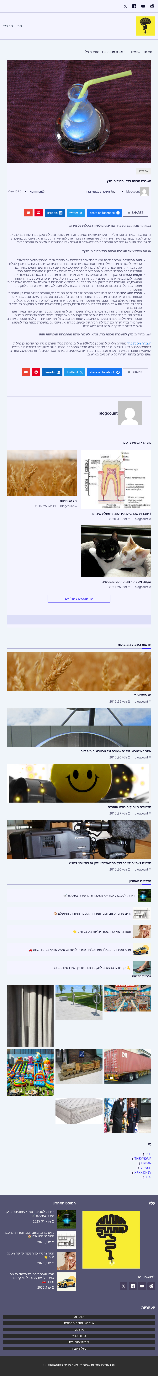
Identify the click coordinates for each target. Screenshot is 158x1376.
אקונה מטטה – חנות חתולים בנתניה (126, 582)
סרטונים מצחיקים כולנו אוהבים (129, 807)
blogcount (133, 191)
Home (148, 52)
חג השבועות (68, 501)
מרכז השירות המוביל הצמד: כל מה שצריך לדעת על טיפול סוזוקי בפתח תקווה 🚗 (80, 950)
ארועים (135, 52)
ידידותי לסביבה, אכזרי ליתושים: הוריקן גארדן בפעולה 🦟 (99, 895)
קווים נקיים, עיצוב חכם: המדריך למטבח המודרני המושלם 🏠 (92, 913)
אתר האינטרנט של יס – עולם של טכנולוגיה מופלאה (116, 751)
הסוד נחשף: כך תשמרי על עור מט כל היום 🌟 (102, 932)
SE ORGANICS (53, 1365)
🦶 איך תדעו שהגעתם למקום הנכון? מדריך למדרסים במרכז (92, 968)
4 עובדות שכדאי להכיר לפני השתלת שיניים (121, 514)
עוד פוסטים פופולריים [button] (79, 598)
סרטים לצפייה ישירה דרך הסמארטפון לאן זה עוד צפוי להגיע (110, 863)
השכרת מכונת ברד (98, 191)
